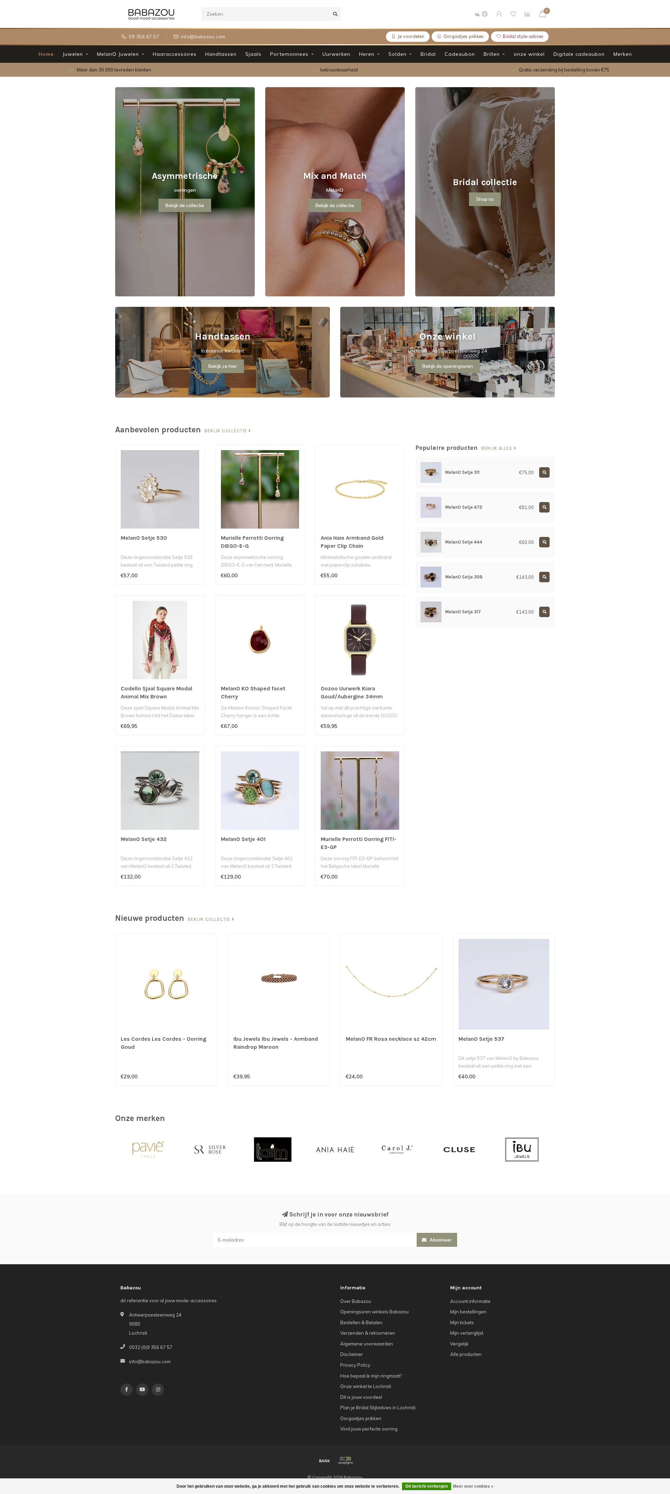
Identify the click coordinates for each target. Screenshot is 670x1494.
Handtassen (221, 54)
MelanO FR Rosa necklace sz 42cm (391, 1039)
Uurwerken (336, 54)
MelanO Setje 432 (144, 839)
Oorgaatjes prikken (360, 1418)
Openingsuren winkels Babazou (374, 1311)
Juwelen (72, 54)
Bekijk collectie (226, 431)
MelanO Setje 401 (243, 839)
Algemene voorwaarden (366, 1344)
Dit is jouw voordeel (361, 1397)
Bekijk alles (497, 448)
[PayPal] (345, 1460)
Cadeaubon (460, 54)
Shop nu (485, 199)
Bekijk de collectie (184, 205)
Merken (622, 54)
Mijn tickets (462, 1322)
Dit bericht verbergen (426, 1486)
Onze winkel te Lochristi (365, 1386)
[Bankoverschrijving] (324, 1460)
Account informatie (470, 1301)
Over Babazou (355, 1301)
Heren (366, 54)
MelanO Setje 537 (481, 1039)
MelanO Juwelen (118, 54)
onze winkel (529, 54)
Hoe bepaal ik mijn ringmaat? (371, 1376)
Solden (397, 54)
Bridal (428, 54)
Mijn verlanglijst (466, 1333)
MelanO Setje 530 (144, 537)
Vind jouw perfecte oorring (368, 1429)
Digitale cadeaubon (579, 54)
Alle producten (466, 1354)
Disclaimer (351, 1354)
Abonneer (440, 1240)
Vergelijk (459, 1344)
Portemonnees (289, 54)
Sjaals (253, 54)
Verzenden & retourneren (367, 1333)
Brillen (492, 54)
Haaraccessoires (174, 54)
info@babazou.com (150, 1361)
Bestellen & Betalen (361, 1322)
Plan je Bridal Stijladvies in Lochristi (378, 1407)
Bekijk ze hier (222, 366)
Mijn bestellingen (468, 1311)
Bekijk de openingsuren (447, 366)
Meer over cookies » (473, 1486)
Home (46, 54)
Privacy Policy (355, 1365)
